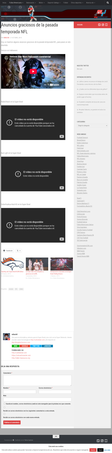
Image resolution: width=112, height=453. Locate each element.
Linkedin (47, 346)
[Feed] (103, 24)
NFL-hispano (81, 159)
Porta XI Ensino (82, 217)
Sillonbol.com (81, 248)
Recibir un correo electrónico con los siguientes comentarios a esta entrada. (29, 411)
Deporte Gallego (53, 3)
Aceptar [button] (93, 450)
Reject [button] (100, 450)
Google (25, 346)
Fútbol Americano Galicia (85, 225)
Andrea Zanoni (82, 164)
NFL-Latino (80, 145)
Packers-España (82, 177)
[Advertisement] (37, 310)
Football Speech (82, 138)
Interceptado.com (83, 151)
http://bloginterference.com (21, 342)
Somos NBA (81, 254)
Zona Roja (80, 161)
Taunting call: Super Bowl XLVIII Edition (12, 271)
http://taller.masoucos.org (21, 358)
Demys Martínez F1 (83, 203)
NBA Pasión (81, 251)
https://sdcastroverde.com (21, 355)
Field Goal (80, 148)
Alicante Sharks (82, 193)
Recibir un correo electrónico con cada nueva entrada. (21, 417)
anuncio (11, 289)
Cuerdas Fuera (82, 169)
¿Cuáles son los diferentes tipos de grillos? (93, 89)
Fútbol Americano (15, 3)
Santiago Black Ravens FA (85, 235)
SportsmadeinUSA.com (85, 246)
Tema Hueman (29, 440)
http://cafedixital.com (38, 340)
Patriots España (82, 182)
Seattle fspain (81, 185)
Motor (41, 3)
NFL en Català (81, 174)
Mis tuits (79, 69)
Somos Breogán (82, 219)
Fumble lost (81, 167)
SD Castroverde (82, 240)
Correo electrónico (45, 388)
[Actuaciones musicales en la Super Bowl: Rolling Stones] (61, 264)
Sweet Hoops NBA (83, 256)
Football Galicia (82, 222)
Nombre (6, 388)
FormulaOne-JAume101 (84, 206)
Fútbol (66, 3)
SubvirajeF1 (81, 201)
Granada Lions (81, 190)
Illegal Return (81, 140)
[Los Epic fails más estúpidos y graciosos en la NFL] (37, 264)
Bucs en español (82, 180)
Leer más (107, 450)
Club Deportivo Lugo (83, 211)
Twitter (35, 346)
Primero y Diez (81, 172)
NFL (16, 289)
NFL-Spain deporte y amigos (86, 153)
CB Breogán (81, 214)
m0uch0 (6, 38)
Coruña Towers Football (84, 230)
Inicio (4, 3)
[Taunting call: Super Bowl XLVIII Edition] (12, 264)
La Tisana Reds (82, 188)
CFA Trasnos (81, 232)
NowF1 (79, 198)
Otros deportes (76, 3)
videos (21, 289)
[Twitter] (99, 24)
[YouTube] (106, 24)
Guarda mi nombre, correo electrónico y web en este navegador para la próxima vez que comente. (38, 404)
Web (15, 346)
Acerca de (90, 3)
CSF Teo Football (82, 238)
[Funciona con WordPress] (13, 440)
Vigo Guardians (82, 227)
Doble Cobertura (82, 143)
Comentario (7, 373)
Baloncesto (30, 3)
